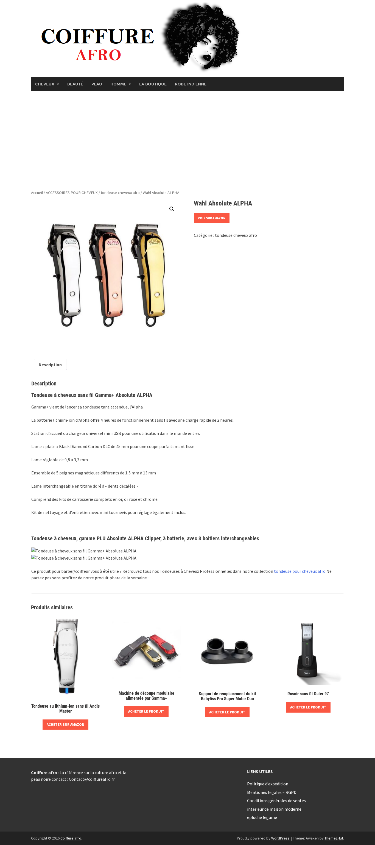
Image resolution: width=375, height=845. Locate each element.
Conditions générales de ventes (276, 800)
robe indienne (190, 84)
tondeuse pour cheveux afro (300, 571)
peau (96, 84)
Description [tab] (50, 364)
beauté (75, 84)
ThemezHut (333, 838)
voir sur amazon (211, 218)
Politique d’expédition (267, 783)
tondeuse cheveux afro (120, 192)
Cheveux (44, 84)
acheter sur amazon (65, 724)
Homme (118, 84)
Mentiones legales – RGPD (271, 792)
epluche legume (262, 817)
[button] (172, 209)
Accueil (37, 192)
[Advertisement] (187, 140)
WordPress (280, 838)
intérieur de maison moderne (274, 809)
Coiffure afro (70, 838)
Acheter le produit (146, 711)
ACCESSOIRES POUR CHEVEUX (72, 192)
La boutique (153, 84)
